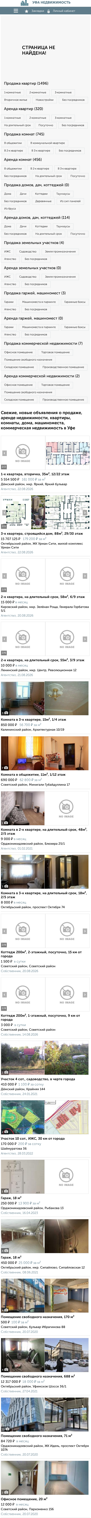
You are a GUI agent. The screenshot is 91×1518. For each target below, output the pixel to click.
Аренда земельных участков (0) (32, 268)
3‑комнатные (63, 92)
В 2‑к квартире (13, 150)
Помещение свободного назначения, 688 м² (38, 1376)
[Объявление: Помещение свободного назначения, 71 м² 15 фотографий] (45, 1431)
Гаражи (9, 302)
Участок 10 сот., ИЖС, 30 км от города (33, 1139)
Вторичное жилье (15, 100)
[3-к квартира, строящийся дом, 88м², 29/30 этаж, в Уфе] (23, 529)
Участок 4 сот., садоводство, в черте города (38, 1079)
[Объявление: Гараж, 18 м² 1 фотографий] (45, 1194)
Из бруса (10, 208)
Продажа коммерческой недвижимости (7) (43, 344)
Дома (7, 194)
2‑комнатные (37, 92)
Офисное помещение (18, 352)
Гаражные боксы (74, 302)
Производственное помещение (63, 367)
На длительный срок (17, 125)
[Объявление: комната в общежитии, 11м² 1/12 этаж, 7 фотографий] (45, 770)
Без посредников (73, 100)
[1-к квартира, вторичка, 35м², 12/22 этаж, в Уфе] (23, 470)
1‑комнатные (12, 92)
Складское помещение (19, 367)
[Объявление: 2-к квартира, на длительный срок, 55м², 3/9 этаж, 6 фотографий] (23, 656)
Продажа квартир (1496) (26, 83)
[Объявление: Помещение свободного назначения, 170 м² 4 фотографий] (45, 1312)
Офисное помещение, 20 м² (24, 1499)
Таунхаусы (63, 194)
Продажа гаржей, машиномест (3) (35, 293)
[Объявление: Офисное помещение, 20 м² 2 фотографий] (45, 1495)
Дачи (23, 194)
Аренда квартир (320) (23, 109)
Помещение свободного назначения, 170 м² (37, 1317)
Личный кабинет (64, 11)
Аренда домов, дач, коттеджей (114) (37, 218)
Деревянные (43, 201)
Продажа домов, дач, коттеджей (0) (36, 185)
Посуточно (46, 125)
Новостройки (45, 100)
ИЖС (7, 251)
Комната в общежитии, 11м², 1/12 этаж (33, 775)
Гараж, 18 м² (11, 1198)
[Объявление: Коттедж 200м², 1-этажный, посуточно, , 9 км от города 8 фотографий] (23, 1011)
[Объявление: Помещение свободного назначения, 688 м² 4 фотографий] (45, 1372)
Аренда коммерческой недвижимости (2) (42, 376)
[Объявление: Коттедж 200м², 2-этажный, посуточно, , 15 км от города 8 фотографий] (23, 948)
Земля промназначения (60, 251)
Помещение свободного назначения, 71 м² (36, 1436)
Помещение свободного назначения (28, 359)
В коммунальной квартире (47, 143)
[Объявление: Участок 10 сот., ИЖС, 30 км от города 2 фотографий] (45, 1134)
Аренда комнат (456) (23, 160)
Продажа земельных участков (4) (34, 243)
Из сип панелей (70, 201)
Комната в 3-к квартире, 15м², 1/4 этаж (33, 720)
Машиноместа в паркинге (39, 302)
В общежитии (13, 143)
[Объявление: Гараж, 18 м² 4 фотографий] (45, 1253)
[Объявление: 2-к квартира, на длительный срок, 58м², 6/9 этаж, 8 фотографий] (23, 592)
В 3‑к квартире (41, 150)
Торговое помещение (55, 352)
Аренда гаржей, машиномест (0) (33, 318)
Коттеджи (41, 194)
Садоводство (27, 251)
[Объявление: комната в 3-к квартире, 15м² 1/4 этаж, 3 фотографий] (45, 715)
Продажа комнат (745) (24, 134)
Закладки (38, 11)
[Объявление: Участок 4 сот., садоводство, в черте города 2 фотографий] (45, 1075)
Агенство (10, 259)
